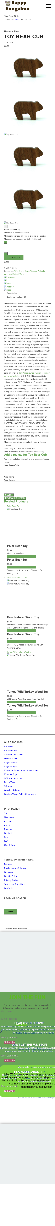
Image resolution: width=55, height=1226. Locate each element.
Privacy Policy (11, 879)
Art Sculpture (10, 750)
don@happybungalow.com (30, 372)
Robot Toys (9, 782)
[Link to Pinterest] (48, 928)
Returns (8, 864)
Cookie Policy (10, 876)
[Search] (40, 6)
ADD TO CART (13, 556)
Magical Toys (10, 766)
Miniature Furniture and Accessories (21, 770)
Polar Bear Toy (17, 546)
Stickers (8, 786)
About (7, 825)
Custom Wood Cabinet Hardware (20, 794)
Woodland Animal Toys (14, 274)
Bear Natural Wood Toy (23, 617)
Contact (8, 833)
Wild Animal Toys (21, 271)
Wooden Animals (37, 271)
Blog (6, 837)
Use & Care (9, 844)
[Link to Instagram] (35, 928)
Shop (17, 31)
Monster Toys (10, 774)
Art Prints (8, 746)
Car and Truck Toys (13, 754)
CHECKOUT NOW (28, 556)
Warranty (8, 887)
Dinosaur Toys (11, 758)
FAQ (6, 840)
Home (7, 31)
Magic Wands (10, 762)
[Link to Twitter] (44, 928)
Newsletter (9, 817)
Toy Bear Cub (11, 16)
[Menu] (47, 6)
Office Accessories (13, 778)
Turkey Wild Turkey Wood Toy (28, 691)
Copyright (8, 872)
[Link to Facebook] (40, 928)
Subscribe (9, 1042)
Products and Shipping (15, 868)
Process (8, 829)
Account (8, 821)
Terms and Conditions (14, 883)
